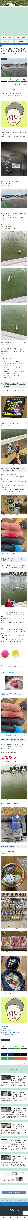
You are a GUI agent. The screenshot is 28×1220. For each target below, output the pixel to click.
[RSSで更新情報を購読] (20, 1058)
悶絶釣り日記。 (6, 1040)
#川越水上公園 (5, 1026)
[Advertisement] (14, 21)
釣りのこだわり (7, 1212)
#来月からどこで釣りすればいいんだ (10, 1032)
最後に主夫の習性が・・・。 (11, 377)
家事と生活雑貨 (20, 1212)
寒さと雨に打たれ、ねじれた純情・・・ (14, 375)
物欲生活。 (7, 1214)
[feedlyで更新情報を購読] (7, 1058)
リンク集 (21, 1214)
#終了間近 (3, 1028)
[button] (24, 80)
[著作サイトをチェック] (7, 1054)
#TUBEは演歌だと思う (7, 1034)
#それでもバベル (5, 1030)
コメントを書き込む (14, 1192)
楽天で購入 (11, 672)
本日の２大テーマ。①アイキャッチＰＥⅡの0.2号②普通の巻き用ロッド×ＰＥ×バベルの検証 (14, 363)
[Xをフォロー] (20, 1054)
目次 (6, 358)
